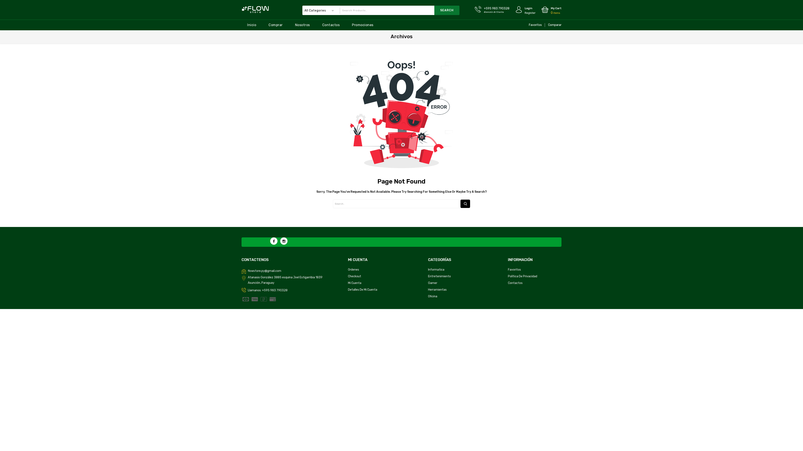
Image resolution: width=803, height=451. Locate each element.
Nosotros (302, 25)
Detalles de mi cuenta (362, 289)
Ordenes (353, 269)
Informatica (436, 269)
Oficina (432, 296)
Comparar (554, 25)
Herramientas (437, 289)
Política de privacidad (522, 276)
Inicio (251, 25)
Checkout (354, 276)
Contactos (331, 25)
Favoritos (535, 25)
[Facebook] (273, 241)
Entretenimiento (439, 276)
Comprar (276, 25)
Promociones (362, 25)
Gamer (432, 283)
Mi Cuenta (354, 283)
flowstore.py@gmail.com (264, 271)
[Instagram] (284, 241)
